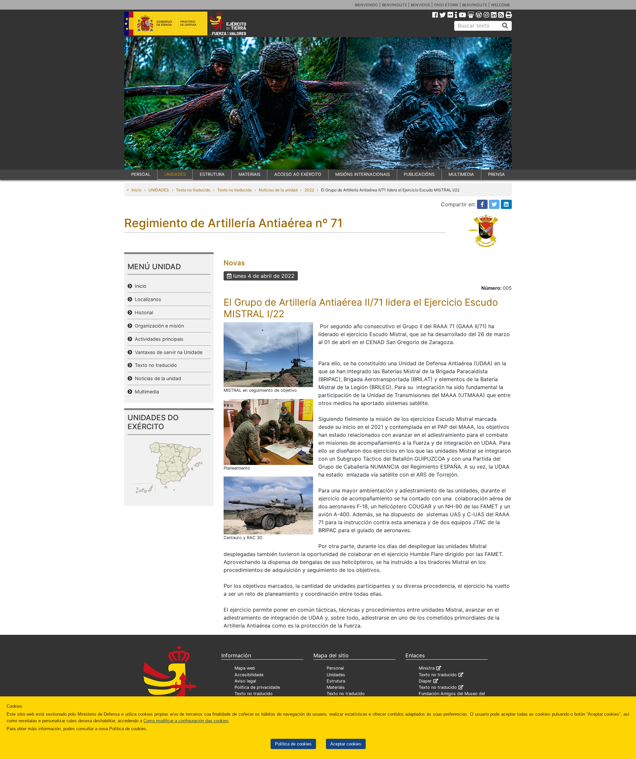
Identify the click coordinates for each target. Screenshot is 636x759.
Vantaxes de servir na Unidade (167, 352)
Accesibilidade (249, 674)
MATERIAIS (249, 174)
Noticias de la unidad (278, 189)
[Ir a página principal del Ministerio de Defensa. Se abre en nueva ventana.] (165, 23)
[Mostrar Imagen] (268, 354)
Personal (335, 668)
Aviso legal (245, 681)
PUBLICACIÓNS (419, 174)
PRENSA (496, 174)
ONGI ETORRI (446, 5)
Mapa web (245, 668)
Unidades (336, 674)
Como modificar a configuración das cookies (186, 720)
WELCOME (500, 5)
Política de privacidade (257, 687)
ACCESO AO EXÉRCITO (297, 174)
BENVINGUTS (394, 5)
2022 (309, 189)
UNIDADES (175, 174)
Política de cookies (293, 743)
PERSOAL (140, 174)
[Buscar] (505, 26)
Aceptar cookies (345, 743)
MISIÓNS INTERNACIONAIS (362, 174)
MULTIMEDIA (461, 174)
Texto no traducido (193, 189)
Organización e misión (158, 326)
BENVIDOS (420, 5)
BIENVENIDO (366, 5)
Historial (142, 312)
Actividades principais (158, 339)
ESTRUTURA (212, 174)
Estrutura (336, 681)
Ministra (427, 668)
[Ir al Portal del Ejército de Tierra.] (235, 23)
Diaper (425, 681)
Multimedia (145, 391)
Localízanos (146, 299)
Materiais (336, 687)
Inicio (136, 189)
